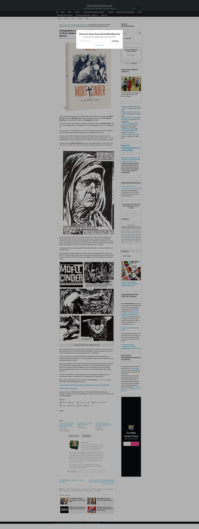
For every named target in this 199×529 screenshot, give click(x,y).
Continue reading (99, 45)
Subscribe (115, 41)
